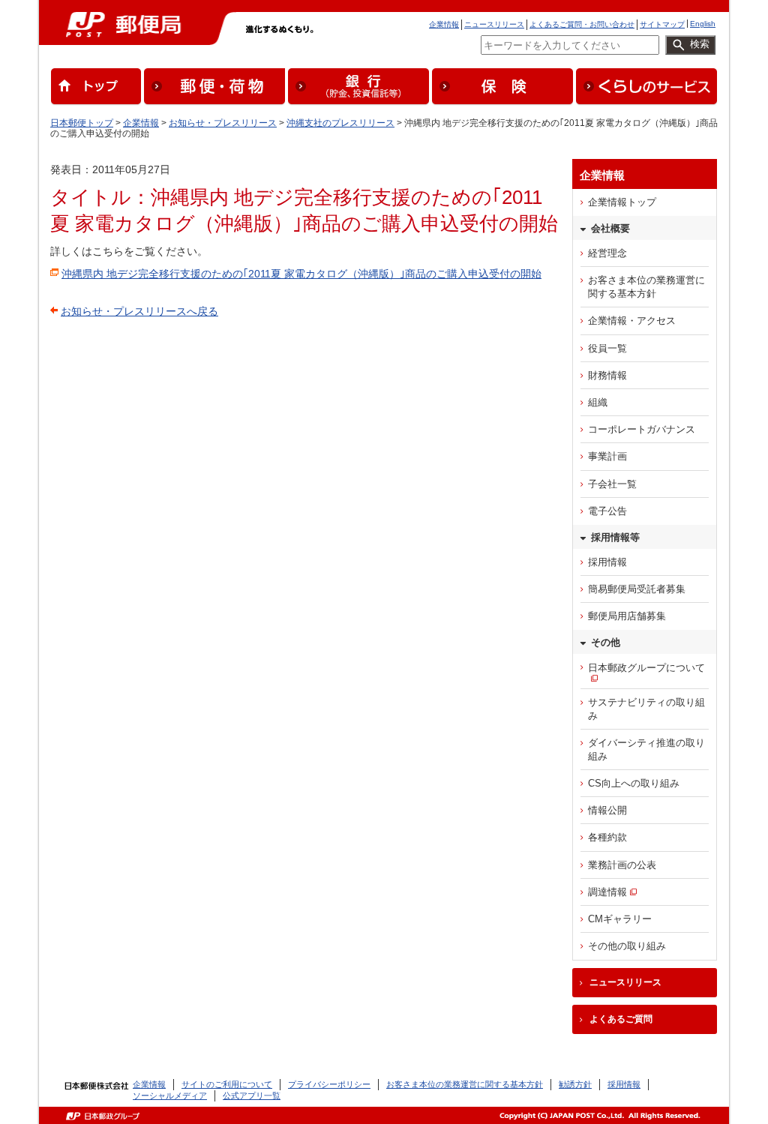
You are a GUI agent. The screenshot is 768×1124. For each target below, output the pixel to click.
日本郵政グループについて (646, 667)
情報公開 (607, 810)
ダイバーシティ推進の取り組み (646, 749)
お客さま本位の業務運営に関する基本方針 (646, 286)
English (703, 23)
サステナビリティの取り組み (646, 709)
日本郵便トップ (81, 123)
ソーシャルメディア (170, 1095)
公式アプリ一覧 (251, 1095)
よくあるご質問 (621, 1019)
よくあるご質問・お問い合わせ (582, 24)
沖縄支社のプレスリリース (340, 123)
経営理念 (607, 253)
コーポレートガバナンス (641, 429)
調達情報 (607, 892)
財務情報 (607, 375)
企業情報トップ (622, 202)
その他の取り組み (627, 946)
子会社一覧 (612, 484)
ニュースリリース (494, 24)
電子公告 (607, 511)
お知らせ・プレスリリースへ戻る (139, 311)
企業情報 (444, 24)
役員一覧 (607, 348)
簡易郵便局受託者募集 (637, 589)
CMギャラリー (620, 919)
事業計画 (607, 456)
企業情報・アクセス (632, 320)
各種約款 (607, 837)
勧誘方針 (575, 1084)
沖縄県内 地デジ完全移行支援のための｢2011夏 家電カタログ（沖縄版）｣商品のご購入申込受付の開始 (302, 274)
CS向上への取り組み (634, 783)
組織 (598, 402)
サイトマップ (662, 24)
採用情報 (607, 562)
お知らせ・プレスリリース (223, 123)
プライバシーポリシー (329, 1084)
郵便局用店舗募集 (627, 616)
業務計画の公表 (622, 865)
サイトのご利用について (227, 1084)
